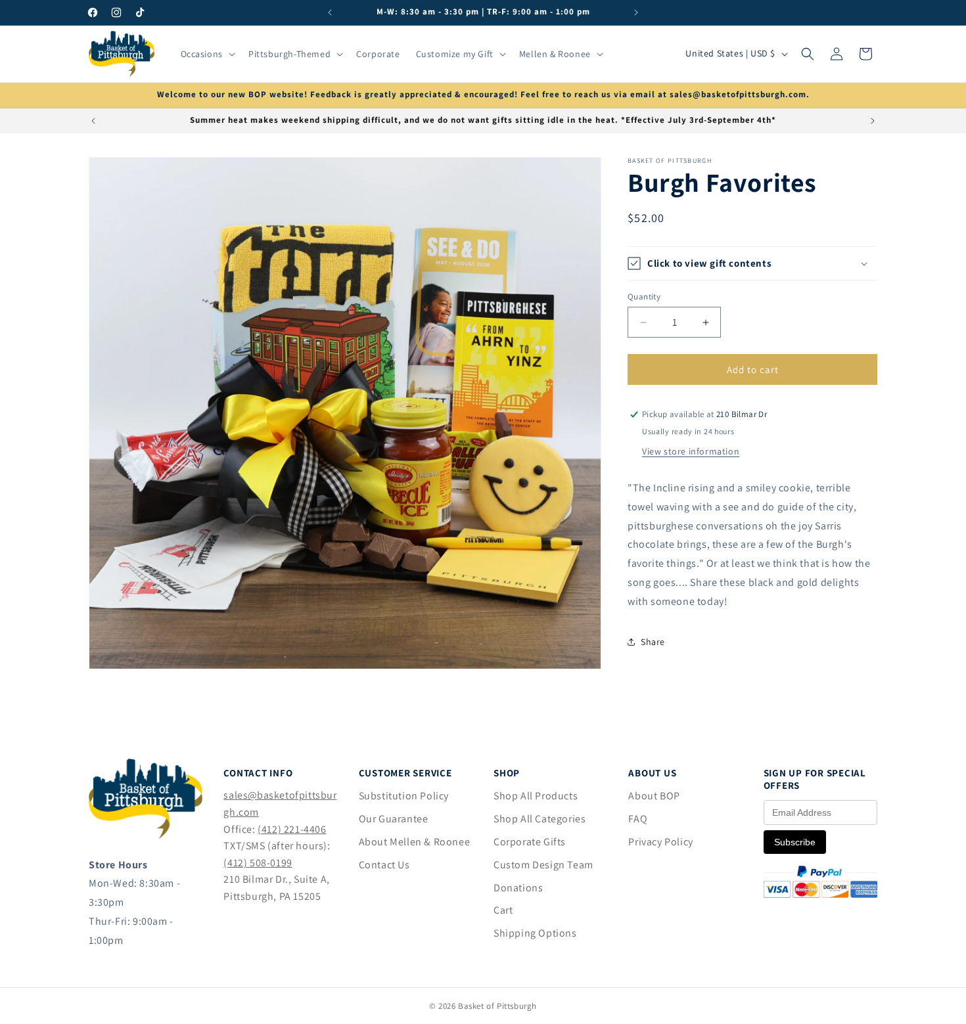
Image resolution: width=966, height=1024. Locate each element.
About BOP (653, 796)
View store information (690, 451)
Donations (518, 888)
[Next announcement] (636, 12)
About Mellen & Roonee (415, 842)
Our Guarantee (393, 819)
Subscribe (795, 842)
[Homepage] (145, 835)
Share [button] (653, 642)
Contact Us (384, 865)
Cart (503, 910)
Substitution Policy (404, 796)
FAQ (637, 819)
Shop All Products (536, 796)
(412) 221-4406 (292, 829)
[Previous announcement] (329, 12)
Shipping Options (535, 933)
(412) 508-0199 (257, 863)
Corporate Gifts (530, 842)
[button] (207, 54)
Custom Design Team (543, 865)
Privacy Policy (660, 842)
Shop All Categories (540, 819)
